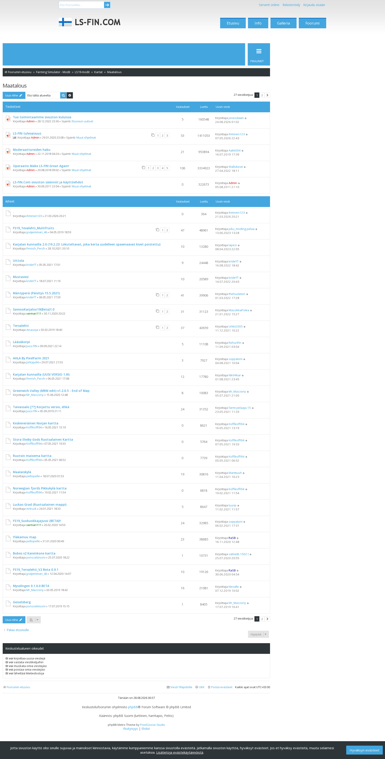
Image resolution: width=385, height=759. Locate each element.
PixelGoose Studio (152, 725)
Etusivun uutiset (82, 121)
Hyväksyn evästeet (364, 750)
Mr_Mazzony (35, 395)
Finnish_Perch (35, 248)
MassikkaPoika (239, 310)
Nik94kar (235, 375)
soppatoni (235, 359)
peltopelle (33, 476)
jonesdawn (236, 118)
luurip (232, 505)
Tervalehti (21, 325)
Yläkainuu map (24, 537)
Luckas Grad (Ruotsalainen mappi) (39, 504)
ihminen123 (237, 134)
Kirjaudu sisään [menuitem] (314, 5)
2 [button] (262, 95)
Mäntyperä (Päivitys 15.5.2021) (36, 293)
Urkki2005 (236, 326)
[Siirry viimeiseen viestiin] (245, 118)
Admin (30, 121)
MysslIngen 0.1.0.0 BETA (31, 586)
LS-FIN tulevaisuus (27, 133)
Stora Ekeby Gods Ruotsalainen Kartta (43, 439)
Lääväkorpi (21, 342)
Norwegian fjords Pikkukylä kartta (40, 488)
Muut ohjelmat (86, 137)
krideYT (31, 265)
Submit (107, 4)
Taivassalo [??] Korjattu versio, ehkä (41, 407)
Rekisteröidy (291, 5)
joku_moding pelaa (241, 229)
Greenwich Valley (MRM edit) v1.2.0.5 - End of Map (51, 391)
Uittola (18, 260)
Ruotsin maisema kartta (32, 456)
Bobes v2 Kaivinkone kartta (34, 553)
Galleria (283, 23)
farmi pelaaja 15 (240, 408)
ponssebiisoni (35, 557)
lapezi (233, 245)
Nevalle (234, 587)
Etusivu (233, 23)
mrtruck (31, 509)
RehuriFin (235, 343)
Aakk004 (235, 150)
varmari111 (33, 313)
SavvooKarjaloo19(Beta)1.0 (33, 309)
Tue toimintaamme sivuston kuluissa (42, 117)
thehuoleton (237, 294)
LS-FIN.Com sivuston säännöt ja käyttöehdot (48, 182)
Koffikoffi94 (34, 427)
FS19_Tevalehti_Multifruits (33, 228)
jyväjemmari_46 (36, 232)
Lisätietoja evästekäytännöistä (179, 752)
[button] (267, 95)
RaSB (232, 538)
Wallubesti (236, 167)
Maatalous (15, 85)
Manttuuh (235, 473)
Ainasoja (32, 330)
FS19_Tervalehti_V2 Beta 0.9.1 (35, 569)
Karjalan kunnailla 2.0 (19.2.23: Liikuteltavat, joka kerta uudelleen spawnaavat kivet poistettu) (86, 244)
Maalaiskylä (22, 472)
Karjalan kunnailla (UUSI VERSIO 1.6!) (41, 374)
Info (258, 23)
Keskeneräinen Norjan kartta (35, 423)
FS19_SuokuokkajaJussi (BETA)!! (37, 521)
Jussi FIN (31, 346)
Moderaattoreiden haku (31, 149)
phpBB (133, 707)
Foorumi (312, 23)
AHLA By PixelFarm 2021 (31, 358)
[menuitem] (219, 687)
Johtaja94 (32, 362)
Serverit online (269, 5)
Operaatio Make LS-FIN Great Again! (41, 166)
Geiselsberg (22, 602)
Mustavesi (21, 277)
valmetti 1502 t (239, 554)
